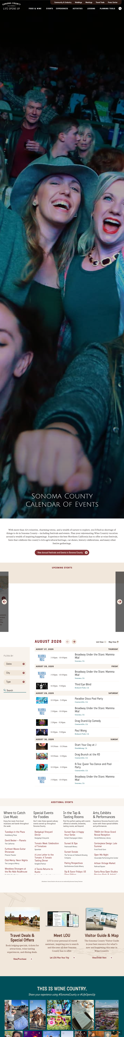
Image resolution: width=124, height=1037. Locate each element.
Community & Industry (62, 2)
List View (99, 642)
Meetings (88, 2)
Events (49, 8)
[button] (120, 8)
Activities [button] (77, 8)
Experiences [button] (62, 8)
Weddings (78, 2)
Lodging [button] (91, 8)
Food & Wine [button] (35, 8)
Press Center (112, 2)
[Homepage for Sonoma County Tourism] (11, 5)
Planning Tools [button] (107, 8)
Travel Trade (100, 2)
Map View (112, 642)
